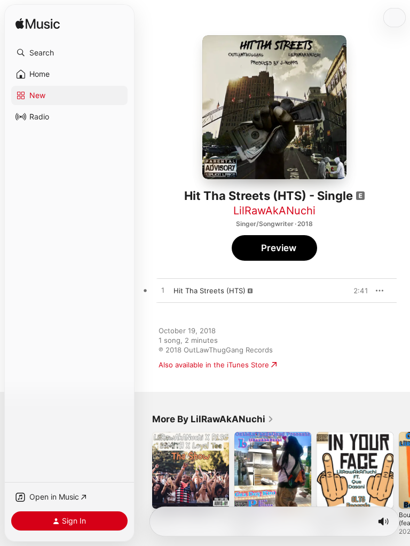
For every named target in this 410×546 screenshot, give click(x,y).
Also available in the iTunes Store (214, 364)
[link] (213, 419)
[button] (69, 53)
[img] (37, 24)
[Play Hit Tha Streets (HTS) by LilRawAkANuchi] (163, 290)
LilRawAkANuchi (274, 210)
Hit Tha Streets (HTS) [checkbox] (210, 290)
